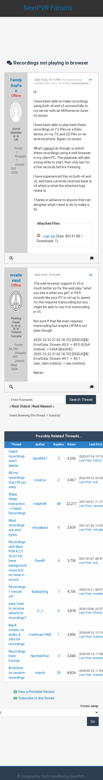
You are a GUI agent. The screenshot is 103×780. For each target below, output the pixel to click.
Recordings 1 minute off (17, 591)
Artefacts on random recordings (17, 672)
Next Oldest (21, 406)
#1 (90, 79)
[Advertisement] (51, 33)
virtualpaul (40, 527)
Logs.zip (49, 236)
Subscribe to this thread (36, 698)
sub (95, 482)
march (40, 673)
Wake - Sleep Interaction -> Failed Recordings (17, 503)
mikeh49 (40, 504)
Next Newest (42, 406)
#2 (90, 274)
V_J (40, 611)
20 (59, 673)
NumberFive (40, 656)
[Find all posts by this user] (11, 258)
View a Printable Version (36, 692)
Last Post (85, 460)
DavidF (40, 561)
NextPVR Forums (48, 8)
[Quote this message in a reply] (91, 258)
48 (59, 504)
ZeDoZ (97, 460)
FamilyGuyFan (16, 85)
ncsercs (40, 480)
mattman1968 (40, 634)
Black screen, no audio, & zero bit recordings (17, 634)
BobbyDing (40, 592)
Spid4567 (40, 458)
